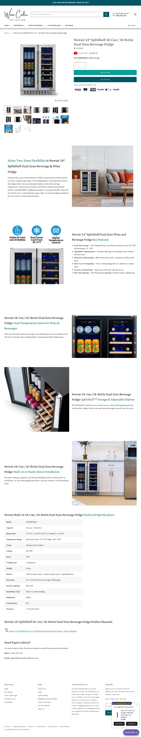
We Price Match (44, 705)
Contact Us (42, 689)
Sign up (110, 713)
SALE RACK (69, 25)
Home (6, 33)
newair (79, 48)
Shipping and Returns (19, 727)
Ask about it (131, 724)
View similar (119, 724)
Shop (6, 25)
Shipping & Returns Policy (47, 699)
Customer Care (54, 25)
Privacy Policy (43, 695)
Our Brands (19, 25)
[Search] (106, 14)
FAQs (40, 692)
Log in (132, 25)
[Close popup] (137, 705)
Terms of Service (44, 702)
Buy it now (105, 79)
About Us (41, 709)
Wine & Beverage (35, 25)
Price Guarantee (65, 727)
